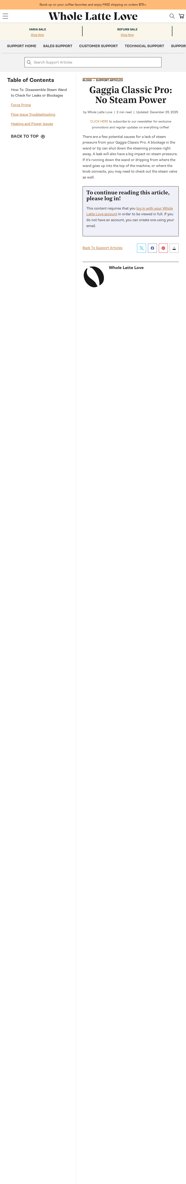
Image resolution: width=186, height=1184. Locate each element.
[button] (5, 16)
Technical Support (144, 46)
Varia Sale (37, 29)
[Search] (172, 16)
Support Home (21, 46)
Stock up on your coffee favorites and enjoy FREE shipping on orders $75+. (93, 5)
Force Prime (21, 105)
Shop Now (37, 35)
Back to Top (25, 136)
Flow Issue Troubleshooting (33, 114)
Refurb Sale (127, 29)
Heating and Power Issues (32, 124)
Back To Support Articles (102, 248)
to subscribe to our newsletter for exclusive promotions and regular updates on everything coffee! (130, 124)
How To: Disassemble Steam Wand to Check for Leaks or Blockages (39, 93)
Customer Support (98, 46)
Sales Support (57, 46)
